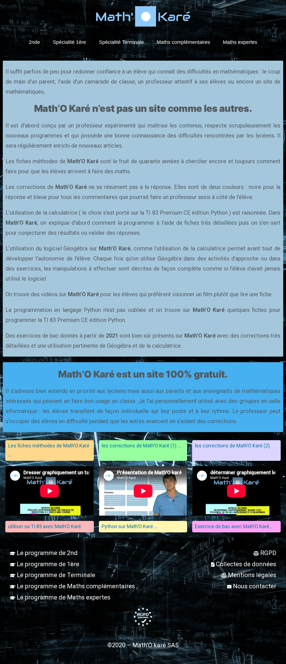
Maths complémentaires (183, 42)
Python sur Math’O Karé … (130, 526)
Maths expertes (240, 42)
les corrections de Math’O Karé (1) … (141, 446)
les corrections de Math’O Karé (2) (232, 446)
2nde (34, 42)
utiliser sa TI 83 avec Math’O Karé (44, 526)
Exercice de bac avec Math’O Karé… (234, 526)
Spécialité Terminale (121, 42)
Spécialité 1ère (69, 42)
